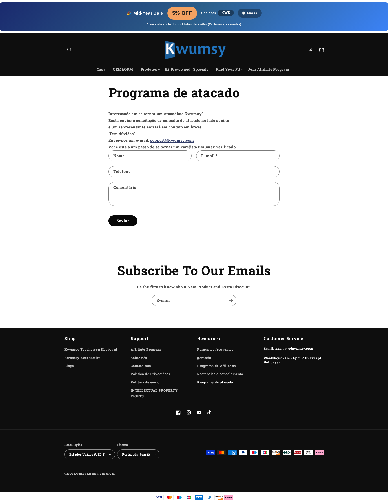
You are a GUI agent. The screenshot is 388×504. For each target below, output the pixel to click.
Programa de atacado (215, 382)
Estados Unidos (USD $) (87, 454)
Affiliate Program (146, 349)
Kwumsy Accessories (82, 358)
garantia (204, 358)
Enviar (123, 220)
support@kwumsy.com (172, 140)
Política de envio (145, 382)
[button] (69, 50)
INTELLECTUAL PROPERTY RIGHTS (154, 393)
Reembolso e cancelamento (220, 374)
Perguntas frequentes (215, 349)
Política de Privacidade (151, 374)
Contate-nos (141, 366)
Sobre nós (139, 358)
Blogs (69, 366)
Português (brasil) (136, 454)
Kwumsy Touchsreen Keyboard (90, 349)
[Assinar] (231, 300)
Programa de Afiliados (216, 366)
